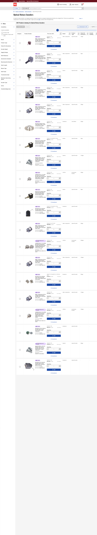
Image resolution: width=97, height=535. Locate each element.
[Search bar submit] (82, 8)
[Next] (96, 27)
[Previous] (90, 27)
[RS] (15, 4)
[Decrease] (48, 42)
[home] (13, 11)
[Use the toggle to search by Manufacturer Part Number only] (28, 8)
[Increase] (59, 42)
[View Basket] (82, 4)
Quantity (49, 40)
